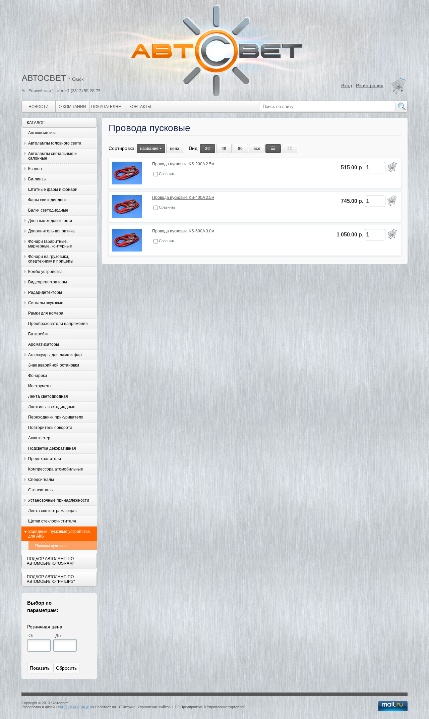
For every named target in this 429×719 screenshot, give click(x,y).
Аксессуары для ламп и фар (55, 354)
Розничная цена (44, 626)
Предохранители (44, 458)
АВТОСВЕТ (44, 77)
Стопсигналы (41, 490)
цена (174, 148)
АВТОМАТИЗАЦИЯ (76, 707)
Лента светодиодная (48, 396)
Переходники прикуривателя (55, 417)
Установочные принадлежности (58, 500)
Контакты (140, 106)
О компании (72, 106)
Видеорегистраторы (47, 282)
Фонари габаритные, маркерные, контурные (50, 243)
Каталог (36, 122)
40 (224, 148)
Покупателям (106, 106)
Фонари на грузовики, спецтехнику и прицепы (50, 259)
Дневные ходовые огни (50, 220)
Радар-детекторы (45, 292)
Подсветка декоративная (52, 448)
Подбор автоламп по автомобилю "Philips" (51, 579)
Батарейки (38, 334)
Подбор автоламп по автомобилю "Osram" (50, 561)
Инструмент (39, 386)
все (256, 148)
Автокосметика (42, 132)
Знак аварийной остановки (53, 365)
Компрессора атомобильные (55, 469)
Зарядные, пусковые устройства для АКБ (59, 534)
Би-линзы (37, 179)
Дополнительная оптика (51, 231)
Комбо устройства (45, 271)
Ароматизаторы (43, 344)
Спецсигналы (41, 479)
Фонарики (37, 375)
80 (240, 148)
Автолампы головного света (54, 143)
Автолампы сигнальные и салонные (52, 156)
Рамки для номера (45, 313)
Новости (38, 106)
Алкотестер (39, 438)
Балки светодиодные (48, 210)
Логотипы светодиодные (51, 406)
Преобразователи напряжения (58, 323)
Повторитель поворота (50, 427)
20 (207, 148)
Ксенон (35, 168)
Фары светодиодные (48, 200)
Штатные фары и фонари (52, 189)
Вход (346, 85)
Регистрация (369, 85)
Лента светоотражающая (52, 510)
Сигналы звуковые (45, 302)
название (149, 148)
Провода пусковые (51, 546)
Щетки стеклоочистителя (52, 521)
